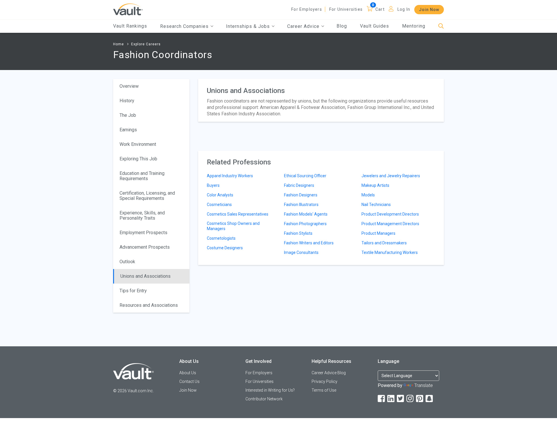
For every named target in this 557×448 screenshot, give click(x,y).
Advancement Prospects (145, 247)
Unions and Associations (145, 276)
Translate (423, 385)
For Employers (306, 9)
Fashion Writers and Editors (309, 243)
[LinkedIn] (391, 398)
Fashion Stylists (298, 233)
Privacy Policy (324, 381)
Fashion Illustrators (301, 204)
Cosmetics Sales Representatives (237, 214)
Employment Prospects (143, 232)
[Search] (441, 26)
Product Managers (378, 233)
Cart (380, 9)
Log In (403, 9)
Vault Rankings (130, 26)
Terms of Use (324, 390)
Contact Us (189, 381)
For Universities (346, 9)
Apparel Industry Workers (230, 175)
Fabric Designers (299, 185)
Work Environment (138, 144)
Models (368, 195)
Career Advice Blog (329, 372)
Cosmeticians (219, 204)
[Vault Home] (128, 9)
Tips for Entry (133, 290)
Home (118, 44)
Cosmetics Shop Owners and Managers (233, 226)
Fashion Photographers (305, 223)
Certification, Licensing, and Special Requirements (147, 195)
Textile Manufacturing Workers (389, 252)
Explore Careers (146, 44)
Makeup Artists (375, 185)
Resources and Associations (149, 305)
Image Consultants (301, 252)
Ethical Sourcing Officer (305, 175)
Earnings (128, 129)
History (127, 100)
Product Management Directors (390, 223)
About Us (187, 372)
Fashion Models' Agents (306, 214)
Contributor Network (264, 399)
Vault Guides (374, 26)
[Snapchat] (430, 398)
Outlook (127, 261)
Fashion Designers (300, 195)
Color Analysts (220, 195)
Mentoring (413, 26)
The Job (128, 115)
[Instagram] (410, 398)
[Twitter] (401, 398)
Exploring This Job (138, 159)
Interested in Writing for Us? (270, 390)
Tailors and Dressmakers (384, 243)
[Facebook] (382, 398)
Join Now (429, 9)
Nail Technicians (376, 204)
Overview (129, 86)
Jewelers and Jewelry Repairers (390, 175)
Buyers (213, 185)
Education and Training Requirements (142, 176)
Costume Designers (225, 247)
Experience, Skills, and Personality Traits (142, 215)
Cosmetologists (221, 238)
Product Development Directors (390, 214)
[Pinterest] (420, 398)
